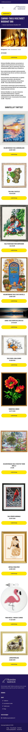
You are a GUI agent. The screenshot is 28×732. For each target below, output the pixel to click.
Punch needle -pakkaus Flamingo (14, 617)
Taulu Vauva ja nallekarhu (14, 358)
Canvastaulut (14, 49)
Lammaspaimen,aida (14, 658)
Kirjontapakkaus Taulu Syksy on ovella (14, 294)
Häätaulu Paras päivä (14, 567)
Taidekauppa (6, 13)
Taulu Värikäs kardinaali (14, 516)
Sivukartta (19, 729)
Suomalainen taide (8, 703)
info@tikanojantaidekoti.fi (6, 1)
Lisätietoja (14, 57)
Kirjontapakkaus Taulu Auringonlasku (14, 148)
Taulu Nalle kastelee (14, 191)
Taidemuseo (6, 706)
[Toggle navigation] (2, 7)
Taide (8, 49)
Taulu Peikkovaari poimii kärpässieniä (14, 244)
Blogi (4, 709)
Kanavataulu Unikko (14, 409)
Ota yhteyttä (13, 728)
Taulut (19, 49)
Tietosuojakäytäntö (11, 729)
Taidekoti (5, 700)
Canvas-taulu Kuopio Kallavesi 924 (14, 320)
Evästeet (19, 728)
